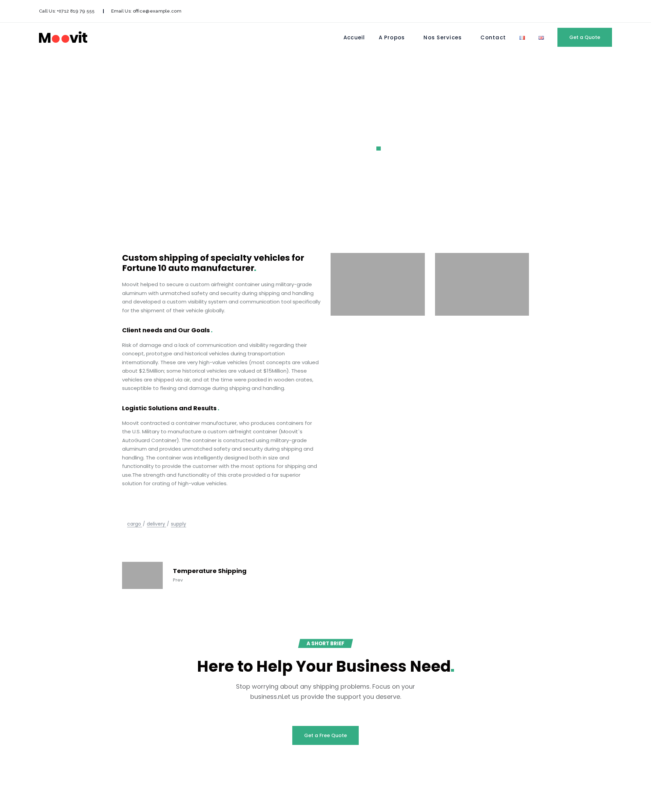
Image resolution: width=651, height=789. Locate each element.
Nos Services (442, 37)
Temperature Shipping (209, 571)
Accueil (354, 37)
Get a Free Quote (325, 735)
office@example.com (157, 11)
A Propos (392, 37)
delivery (156, 523)
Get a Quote (584, 37)
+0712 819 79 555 (76, 11)
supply (178, 523)
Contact (493, 37)
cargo (134, 523)
